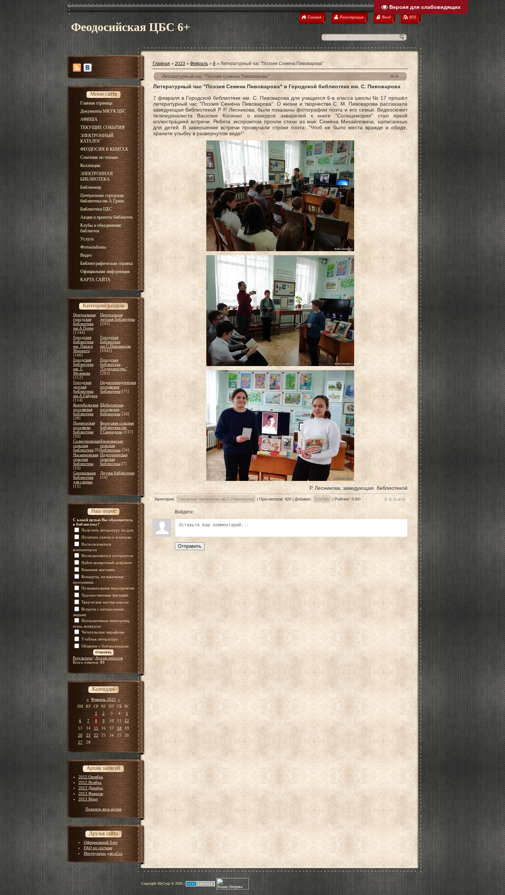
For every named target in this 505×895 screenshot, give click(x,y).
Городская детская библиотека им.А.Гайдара (85, 389)
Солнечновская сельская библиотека (86, 445)
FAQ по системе (98, 848)
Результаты (82, 658)
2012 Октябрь (90, 777)
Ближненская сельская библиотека (111, 445)
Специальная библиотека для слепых (84, 477)
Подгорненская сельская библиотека (114, 459)
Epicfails (322, 499)
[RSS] (77, 68)
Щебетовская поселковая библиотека (111, 409)
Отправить (189, 546)
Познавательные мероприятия (107, 588)
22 (96, 735)
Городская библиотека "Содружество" (113, 364)
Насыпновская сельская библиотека (85, 459)
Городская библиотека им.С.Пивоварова (115, 341)
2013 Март (88, 799)
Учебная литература (99, 639)
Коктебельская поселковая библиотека (85, 409)
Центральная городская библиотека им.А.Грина (84, 321)
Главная (161, 63)
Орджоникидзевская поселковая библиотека (118, 386)
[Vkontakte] (88, 68)
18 (119, 728)
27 (80, 742)
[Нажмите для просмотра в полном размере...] (280, 249)
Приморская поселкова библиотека (84, 427)
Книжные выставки (98, 569)
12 (127, 720)
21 (88, 735)
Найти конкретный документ (106, 562)
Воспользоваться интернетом (107, 555)
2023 (180, 63)
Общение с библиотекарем (105, 646)
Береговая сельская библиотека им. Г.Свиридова (117, 427)
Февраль (199, 63)
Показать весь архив (103, 809)
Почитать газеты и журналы (106, 537)
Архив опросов (109, 658)
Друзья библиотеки (117, 473)
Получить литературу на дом (107, 530)
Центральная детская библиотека (117, 316)
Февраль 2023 (103, 699)
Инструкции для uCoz (103, 853)
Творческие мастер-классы (104, 602)
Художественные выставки (104, 595)
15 (96, 728)
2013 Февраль (90, 793)
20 (80, 735)
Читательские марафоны (102, 632)
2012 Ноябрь (90, 782)
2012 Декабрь (90, 788)
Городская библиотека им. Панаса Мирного (83, 344)
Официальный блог (101, 842)
